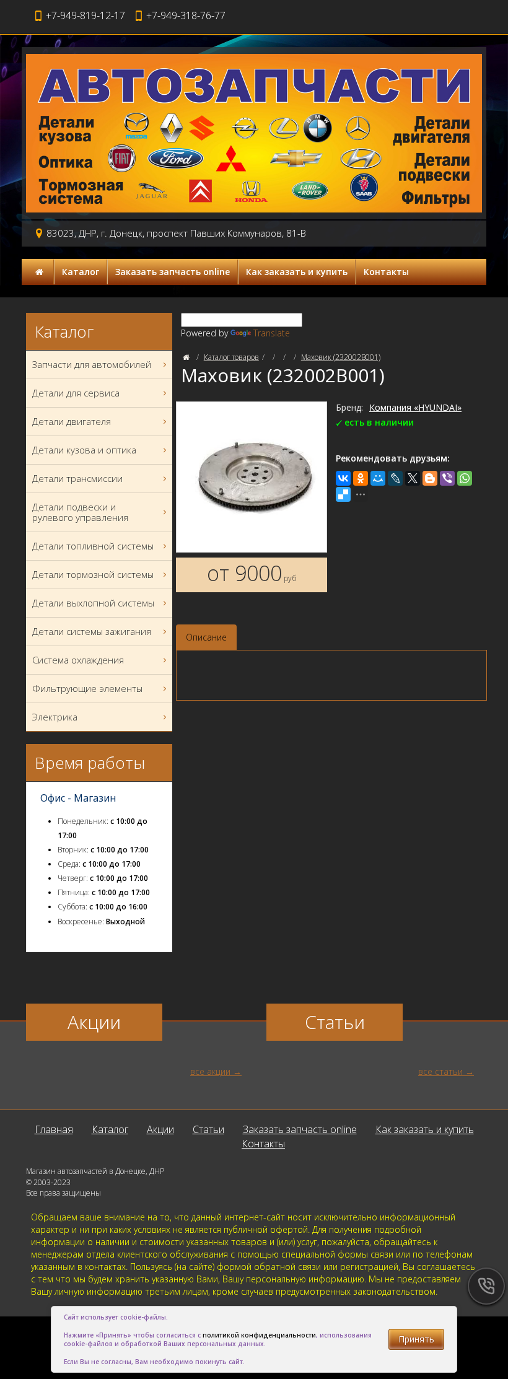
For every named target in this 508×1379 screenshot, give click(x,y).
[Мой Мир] (377, 478)
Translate (271, 333)
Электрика (54, 717)
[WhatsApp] (464, 478)
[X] (412, 478)
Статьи (208, 1129)
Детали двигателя (71, 421)
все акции (210, 1071)
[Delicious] (343, 494)
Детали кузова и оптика (84, 450)
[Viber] (447, 478)
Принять (416, 1339)
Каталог (80, 272)
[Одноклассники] (360, 478)
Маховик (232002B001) (340, 357)
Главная (54, 1129)
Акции (160, 1129)
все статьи (440, 1071)
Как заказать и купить (297, 272)
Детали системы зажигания (91, 631)
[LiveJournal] (395, 478)
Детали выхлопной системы (93, 603)
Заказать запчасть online (172, 272)
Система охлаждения (78, 660)
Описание (206, 637)
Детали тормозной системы (93, 574)
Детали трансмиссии (77, 478)
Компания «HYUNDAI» (415, 407)
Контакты (386, 272)
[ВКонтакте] (343, 478)
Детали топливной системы (93, 546)
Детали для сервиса (76, 393)
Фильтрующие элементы (87, 688)
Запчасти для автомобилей (91, 364)
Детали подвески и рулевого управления (80, 512)
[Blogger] (430, 478)
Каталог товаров (231, 357)
